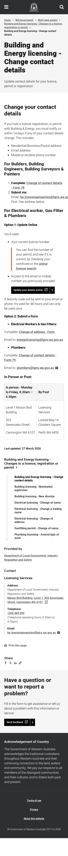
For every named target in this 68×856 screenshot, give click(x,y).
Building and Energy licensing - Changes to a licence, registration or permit (31, 464)
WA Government (24, 20)
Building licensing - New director (34, 496)
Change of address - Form (37, 332)
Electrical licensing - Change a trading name (38, 511)
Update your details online (28, 290)
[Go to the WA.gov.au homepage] (34, 7)
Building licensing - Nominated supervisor (33, 488)
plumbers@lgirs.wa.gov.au (35, 368)
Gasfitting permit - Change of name (36, 528)
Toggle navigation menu (6, 7)
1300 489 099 (15, 613)
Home (7, 20)
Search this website (62, 7)
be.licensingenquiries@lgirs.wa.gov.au (31, 633)
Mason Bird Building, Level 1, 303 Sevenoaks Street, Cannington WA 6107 (35, 600)
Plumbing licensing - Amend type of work (36, 536)
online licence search (32, 266)
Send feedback (15, 722)
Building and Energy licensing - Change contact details (38, 479)
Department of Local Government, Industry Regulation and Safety (31, 558)
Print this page (17, 645)
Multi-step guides (47, 20)
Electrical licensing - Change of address (33, 520)
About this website (34, 818)
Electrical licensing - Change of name (37, 503)
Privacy (34, 809)
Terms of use (34, 800)
